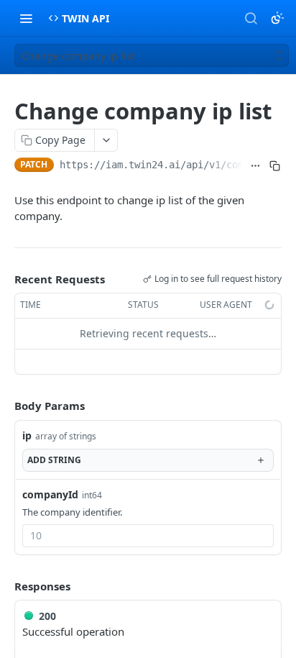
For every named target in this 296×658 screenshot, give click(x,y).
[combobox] (148, 535)
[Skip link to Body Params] (4, 405)
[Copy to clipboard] (275, 166)
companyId (50, 494)
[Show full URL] (255, 166)
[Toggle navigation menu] (25, 17)
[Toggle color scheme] (277, 17)
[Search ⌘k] (250, 17)
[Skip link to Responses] (4, 586)
